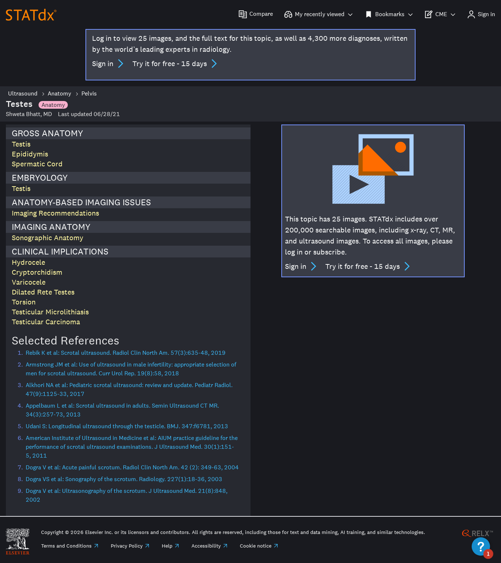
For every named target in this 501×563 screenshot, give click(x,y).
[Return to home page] (31, 14)
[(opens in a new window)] (477, 533)
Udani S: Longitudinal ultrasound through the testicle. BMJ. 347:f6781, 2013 (127, 426)
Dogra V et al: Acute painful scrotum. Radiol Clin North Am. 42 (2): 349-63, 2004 (132, 467)
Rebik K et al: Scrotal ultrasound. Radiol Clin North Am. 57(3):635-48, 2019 (126, 353)
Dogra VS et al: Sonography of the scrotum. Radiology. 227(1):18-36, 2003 (124, 479)
